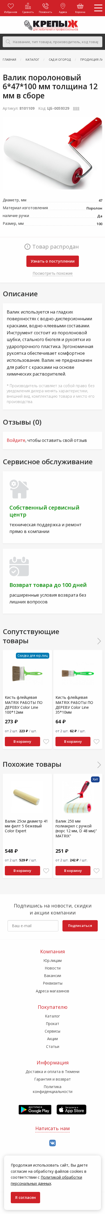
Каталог (52, 1016)
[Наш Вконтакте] (52, 1143)
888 (76, 108)
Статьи (52, 1046)
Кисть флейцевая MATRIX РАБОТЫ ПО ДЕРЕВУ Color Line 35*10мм (74, 705)
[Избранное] (46, 741)
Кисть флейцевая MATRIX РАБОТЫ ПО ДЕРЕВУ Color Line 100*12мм (24, 705)
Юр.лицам (52, 960)
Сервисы (52, 1031)
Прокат (52, 1023)
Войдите (16, 440)
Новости (53, 968)
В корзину (22, 741)
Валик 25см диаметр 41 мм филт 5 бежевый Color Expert (26, 825)
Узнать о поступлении (53, 261)
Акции (52, 1038)
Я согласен (25, 1197)
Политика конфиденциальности (52, 1089)
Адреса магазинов (52, 990)
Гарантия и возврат (52, 1079)
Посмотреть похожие (53, 273)
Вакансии (52, 975)
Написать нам (52, 1128)
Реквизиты (52, 983)
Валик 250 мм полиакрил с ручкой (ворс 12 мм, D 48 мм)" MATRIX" (76, 828)
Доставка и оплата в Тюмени (52, 1071)
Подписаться (80, 925)
